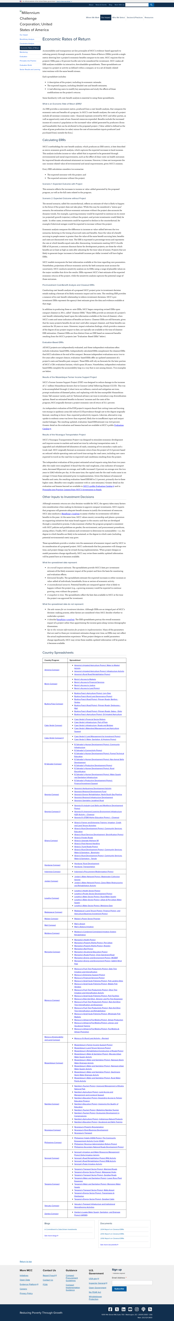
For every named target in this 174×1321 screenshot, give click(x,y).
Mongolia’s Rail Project (83, 948)
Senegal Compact (52, 1158)
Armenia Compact (52, 669)
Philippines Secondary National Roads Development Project (99, 1147)
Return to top (26, 1261)
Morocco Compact (52, 1000)
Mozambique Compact (54, 1063)
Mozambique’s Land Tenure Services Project (92, 1048)
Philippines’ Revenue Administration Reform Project (95, 1144)
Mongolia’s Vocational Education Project (90, 951)
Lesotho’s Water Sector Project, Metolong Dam (93, 905)
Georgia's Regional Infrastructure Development (93, 797)
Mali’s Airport (79, 923)
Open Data (25, 1279)
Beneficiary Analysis (27, 39)
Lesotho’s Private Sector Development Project (93, 893)
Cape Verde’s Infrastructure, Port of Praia (90, 722)
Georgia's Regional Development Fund (90, 791)
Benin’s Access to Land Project (87, 688)
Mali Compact (50, 925)
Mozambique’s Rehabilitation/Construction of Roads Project (98, 1051)
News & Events (101, 5)
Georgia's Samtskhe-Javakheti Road (89, 800)
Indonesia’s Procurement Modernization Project (93, 871)
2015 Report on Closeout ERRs (112, 1234)
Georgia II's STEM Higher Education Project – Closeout (96, 817)
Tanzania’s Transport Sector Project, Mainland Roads (95, 1169)
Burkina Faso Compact (54, 703)
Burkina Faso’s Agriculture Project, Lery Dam (92, 693)
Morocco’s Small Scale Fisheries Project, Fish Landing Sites (98, 980)
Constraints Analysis (27, 43)
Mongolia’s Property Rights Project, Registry (92, 945)
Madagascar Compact (53, 912)
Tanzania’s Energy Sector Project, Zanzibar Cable (94, 1199)
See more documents (108, 1244)
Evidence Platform (28, 1284)
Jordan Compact (51, 881)
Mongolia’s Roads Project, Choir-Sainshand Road (94, 954)
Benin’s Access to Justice (84, 685)
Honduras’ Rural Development (86, 863)
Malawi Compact (51, 918)
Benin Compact (51, 683)
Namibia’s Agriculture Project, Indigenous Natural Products (98, 1119)
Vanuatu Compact (52, 1205)
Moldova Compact (52, 933)
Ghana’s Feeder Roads (83, 837)
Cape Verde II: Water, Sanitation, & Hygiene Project (95, 739)
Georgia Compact (52, 794)
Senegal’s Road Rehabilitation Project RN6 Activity (95, 1161)
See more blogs (51, 1235)
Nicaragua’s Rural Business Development (91, 1130)
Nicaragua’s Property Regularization (89, 1127)
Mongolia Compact (52, 951)
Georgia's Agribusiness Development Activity (92, 788)
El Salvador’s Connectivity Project (88, 750)
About (91, 5)
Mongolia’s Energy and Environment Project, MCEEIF (96, 957)
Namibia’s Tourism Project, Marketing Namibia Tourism (96, 1110)
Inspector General (97, 1283)
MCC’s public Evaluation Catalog (97, 486)
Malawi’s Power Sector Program (87, 918)
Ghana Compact (51, 840)
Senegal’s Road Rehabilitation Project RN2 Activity (95, 1158)
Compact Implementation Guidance (73, 1287)
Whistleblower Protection (95, 1298)
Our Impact (24, 35)
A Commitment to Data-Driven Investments (61, 1229)
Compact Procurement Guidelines (72, 1278)
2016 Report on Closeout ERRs (112, 1238)
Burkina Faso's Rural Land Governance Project (93, 696)
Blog (110, 5)
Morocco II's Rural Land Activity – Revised (91, 1038)
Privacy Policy (26, 1293)
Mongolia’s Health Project (85, 939)
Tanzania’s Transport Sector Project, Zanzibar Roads (95, 1175)
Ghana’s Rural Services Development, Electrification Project (98, 834)
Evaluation (23, 56)
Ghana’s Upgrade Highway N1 (86, 840)
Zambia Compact (51, 1213)
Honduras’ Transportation (84, 866)
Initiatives (24, 1275)
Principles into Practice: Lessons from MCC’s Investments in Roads (71, 490)
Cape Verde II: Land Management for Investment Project (97, 736)
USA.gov (93, 1278)
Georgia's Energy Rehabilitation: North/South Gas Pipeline (98, 794)
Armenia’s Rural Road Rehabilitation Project (92, 674)
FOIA (45, 1284)
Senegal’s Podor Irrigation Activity (88, 1164)
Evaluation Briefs (26, 65)
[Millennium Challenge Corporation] (36, 30)
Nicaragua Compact (53, 1130)
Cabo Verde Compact (53, 725)
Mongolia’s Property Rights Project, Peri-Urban (93, 942)
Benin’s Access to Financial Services (89, 682)
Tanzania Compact (52, 1184)
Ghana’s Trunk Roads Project (86, 846)
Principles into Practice (28, 61)
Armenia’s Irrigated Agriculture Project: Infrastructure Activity (99, 671)
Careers (23, 1288)
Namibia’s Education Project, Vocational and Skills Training (98, 1122)
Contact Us (48, 1280)
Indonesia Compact (52, 871)
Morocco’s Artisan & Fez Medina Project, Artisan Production (98, 1019)
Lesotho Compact (52, 898)
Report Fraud (49, 1275)
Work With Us (119, 5)
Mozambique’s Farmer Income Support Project (93, 1044)
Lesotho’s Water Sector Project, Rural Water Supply (95, 896)
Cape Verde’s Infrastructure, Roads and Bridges (93, 725)
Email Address (119, 1278)
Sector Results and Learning (30, 69)
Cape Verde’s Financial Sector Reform (89, 719)
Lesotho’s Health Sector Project (87, 890)
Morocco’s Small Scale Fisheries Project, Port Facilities (96, 995)
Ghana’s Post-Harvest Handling (87, 843)
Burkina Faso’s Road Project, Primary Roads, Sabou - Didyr (98, 711)
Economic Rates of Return (30, 48)
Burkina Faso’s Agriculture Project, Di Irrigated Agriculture (98, 714)
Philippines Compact (53, 1142)
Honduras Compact (52, 865)
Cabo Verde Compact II (54, 738)
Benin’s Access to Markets (85, 679)
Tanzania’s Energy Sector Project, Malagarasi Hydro (95, 1172)
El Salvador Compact (53, 764)
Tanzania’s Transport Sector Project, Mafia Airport (94, 1190)
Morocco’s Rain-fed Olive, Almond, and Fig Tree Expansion (98, 999)
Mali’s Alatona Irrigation (84, 926)
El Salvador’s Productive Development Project (93, 765)
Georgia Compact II (52, 811)
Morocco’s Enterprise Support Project (89, 974)
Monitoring (24, 52)
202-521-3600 (147, 1317)
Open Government (97, 1287)
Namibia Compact (52, 1104)
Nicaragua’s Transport (83, 1133)
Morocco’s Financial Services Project (89, 977)
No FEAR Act (95, 1292)
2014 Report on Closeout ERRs (112, 1229)
